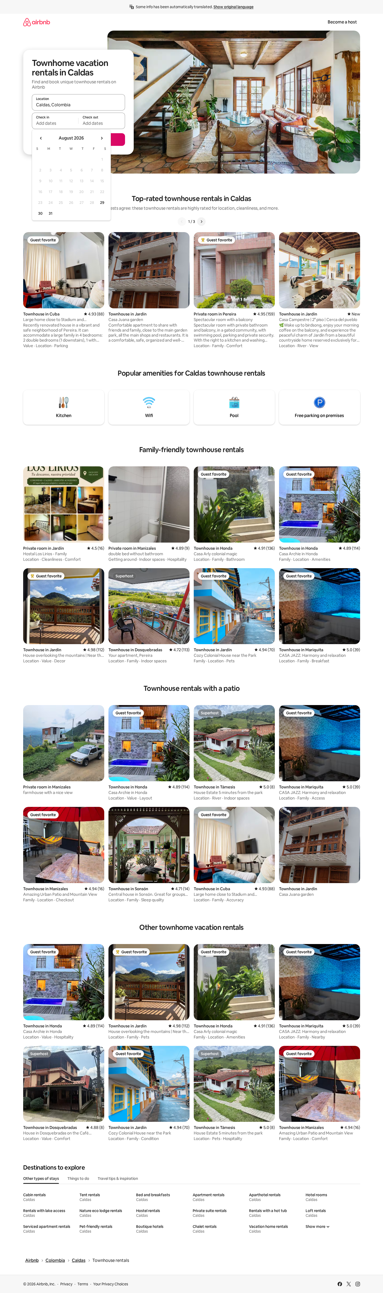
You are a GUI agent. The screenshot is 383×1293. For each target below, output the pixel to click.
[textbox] (55, 123)
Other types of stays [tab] (41, 1178)
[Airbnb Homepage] (36, 22)
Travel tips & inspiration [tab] (118, 1178)
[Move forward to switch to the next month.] (101, 138)
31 (50, 213)
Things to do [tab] (78, 1178)
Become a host (342, 22)
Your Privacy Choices (110, 1284)
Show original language (233, 6)
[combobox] (78, 105)
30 (40, 213)
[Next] (201, 221)
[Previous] (182, 221)
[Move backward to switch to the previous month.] (41, 138)
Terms (82, 1284)
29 (102, 202)
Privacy (66, 1284)
